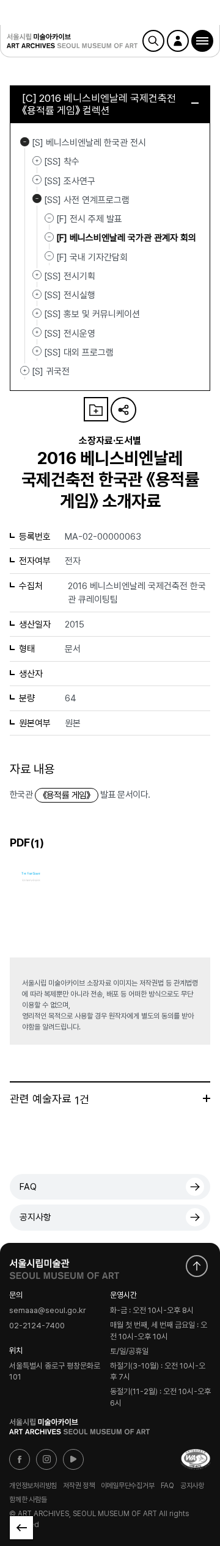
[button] (202, 41)
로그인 (178, 41)
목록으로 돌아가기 (21, 1527)
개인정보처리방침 (33, 1485)
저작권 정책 (79, 1485)
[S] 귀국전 (25, 370)
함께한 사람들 (27, 1499)
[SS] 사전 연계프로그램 (37, 199)
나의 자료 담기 (96, 409)
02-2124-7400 (37, 1325)
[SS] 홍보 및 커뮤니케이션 (37, 313)
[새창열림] (64, 1266)
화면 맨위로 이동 (197, 1266)
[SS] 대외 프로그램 (37, 351)
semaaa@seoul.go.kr (47, 1310)
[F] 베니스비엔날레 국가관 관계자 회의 (126, 237)
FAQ (28, 1186)
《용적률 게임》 (66, 795)
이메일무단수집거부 (128, 1485)
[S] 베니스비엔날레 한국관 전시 (25, 141)
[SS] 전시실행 (37, 294)
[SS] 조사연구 (37, 180)
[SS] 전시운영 (37, 332)
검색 (153, 41)
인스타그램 (46, 1459)
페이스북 (19, 1459)
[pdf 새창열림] (31, 889)
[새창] (195, 1459)
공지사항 (35, 1217)
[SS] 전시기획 (37, 275)
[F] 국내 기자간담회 (92, 256)
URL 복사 (123, 410)
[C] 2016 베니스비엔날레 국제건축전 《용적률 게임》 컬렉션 (99, 104)
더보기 (206, 1098)
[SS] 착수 (37, 160)
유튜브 (73, 1459)
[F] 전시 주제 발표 (89, 218)
